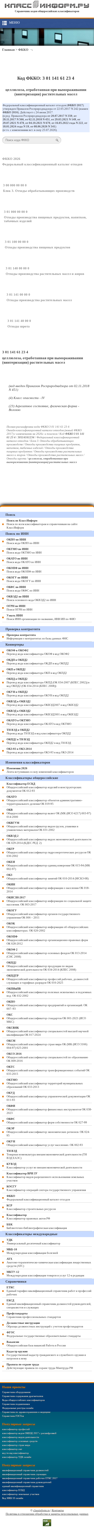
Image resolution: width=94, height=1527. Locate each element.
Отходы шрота (18, 326)
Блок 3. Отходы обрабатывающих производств (39, 191)
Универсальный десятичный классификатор (33, 1241)
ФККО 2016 (10, 112)
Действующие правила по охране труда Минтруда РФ (40, 1366)
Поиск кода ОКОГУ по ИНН (24, 579)
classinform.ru (41, 1510)
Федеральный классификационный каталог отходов (42, 164)
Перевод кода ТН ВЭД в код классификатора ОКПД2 (39, 731)
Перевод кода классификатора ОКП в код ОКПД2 (37, 671)
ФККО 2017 (75, 105)
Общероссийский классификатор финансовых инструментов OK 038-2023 (49, 1109)
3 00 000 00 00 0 (15, 185)
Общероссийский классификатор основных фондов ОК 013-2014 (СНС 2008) (47, 953)
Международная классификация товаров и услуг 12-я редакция (45, 1273)
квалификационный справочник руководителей (26, 1482)
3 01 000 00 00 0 (16, 212)
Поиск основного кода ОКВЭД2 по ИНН (31, 598)
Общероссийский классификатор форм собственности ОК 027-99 (47, 1120)
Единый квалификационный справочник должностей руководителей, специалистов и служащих (49, 1304)
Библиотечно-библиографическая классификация (37, 1226)
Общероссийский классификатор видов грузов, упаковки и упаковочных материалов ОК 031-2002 (42, 826)
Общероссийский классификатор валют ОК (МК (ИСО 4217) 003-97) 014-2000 (49, 813)
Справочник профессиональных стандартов (34, 1315)
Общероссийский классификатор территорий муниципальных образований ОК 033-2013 (45, 1083)
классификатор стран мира (16, 1445)
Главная (8, 49)
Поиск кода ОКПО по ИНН (23, 541)
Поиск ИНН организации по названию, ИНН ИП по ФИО (41, 617)
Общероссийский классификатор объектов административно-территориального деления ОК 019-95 (44, 800)
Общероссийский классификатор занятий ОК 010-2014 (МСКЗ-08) (48, 876)
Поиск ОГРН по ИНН (19, 607)
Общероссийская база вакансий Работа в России (36, 1343)
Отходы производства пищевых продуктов (37, 247)
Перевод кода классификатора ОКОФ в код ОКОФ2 (38, 652)
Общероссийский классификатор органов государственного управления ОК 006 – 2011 (43, 914)
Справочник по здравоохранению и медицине (26, 1412)
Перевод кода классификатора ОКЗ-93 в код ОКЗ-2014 (40, 750)
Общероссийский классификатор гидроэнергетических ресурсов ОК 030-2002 (49, 852)
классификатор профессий (16, 1429)
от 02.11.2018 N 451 (37, 119)
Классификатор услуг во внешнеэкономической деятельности (44, 1165)
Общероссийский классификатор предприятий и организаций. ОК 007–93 (47, 1005)
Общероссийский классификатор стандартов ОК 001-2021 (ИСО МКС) (46, 1018)
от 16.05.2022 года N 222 (67, 123)
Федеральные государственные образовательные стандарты (44, 1334)
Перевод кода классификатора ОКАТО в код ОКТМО (39, 722)
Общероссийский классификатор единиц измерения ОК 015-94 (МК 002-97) (48, 865)
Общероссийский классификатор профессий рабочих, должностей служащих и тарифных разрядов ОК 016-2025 (47, 979)
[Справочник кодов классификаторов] (47, 7)
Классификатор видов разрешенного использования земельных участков (45, 1177)
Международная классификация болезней (32, 1251)
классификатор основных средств (19, 1441)
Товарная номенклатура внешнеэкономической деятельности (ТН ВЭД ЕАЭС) (47, 1154)
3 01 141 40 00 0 (19, 321)
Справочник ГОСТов (13, 1416)
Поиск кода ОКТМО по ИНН (24, 550)
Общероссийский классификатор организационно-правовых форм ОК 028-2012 (47, 940)
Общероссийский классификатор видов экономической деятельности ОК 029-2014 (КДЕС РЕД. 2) (49, 839)
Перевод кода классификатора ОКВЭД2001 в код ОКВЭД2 (42, 712)
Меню (14, 22)
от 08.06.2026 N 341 (42, 126)
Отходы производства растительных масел (39, 300)
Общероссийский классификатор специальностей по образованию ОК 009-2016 (47, 1057)
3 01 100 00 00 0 (16, 242)
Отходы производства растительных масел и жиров (45, 274)
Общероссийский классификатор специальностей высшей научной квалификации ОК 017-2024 (48, 1031)
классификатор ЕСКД (13, 1490)
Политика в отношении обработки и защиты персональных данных (47, 1514)
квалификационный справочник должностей (25, 1470)
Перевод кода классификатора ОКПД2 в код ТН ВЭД (39, 741)
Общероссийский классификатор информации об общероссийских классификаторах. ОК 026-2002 (48, 927)
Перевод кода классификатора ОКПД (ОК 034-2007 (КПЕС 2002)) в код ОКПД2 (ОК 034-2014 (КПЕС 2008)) (48, 682)
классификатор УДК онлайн (16, 1457)
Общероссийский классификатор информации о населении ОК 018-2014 (48, 888)
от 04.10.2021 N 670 (37, 123)
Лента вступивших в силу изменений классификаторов (40, 770)
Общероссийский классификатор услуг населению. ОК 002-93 (45, 1143)
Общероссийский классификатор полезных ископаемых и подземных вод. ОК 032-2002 (49, 992)
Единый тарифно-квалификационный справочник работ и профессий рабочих (49, 1291)
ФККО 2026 (11, 159)
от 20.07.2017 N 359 (59, 115)
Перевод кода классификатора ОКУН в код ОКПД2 (38, 693)
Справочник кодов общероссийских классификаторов (47, 11)
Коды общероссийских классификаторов (23, 1400)
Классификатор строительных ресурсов (31, 1207)
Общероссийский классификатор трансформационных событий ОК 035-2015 (48, 1070)
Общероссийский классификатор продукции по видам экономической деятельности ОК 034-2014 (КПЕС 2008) (41, 966)
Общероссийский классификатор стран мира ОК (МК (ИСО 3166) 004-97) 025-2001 (47, 1044)
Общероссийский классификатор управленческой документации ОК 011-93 (48, 1096)
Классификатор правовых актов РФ (28, 1216)
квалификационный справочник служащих (24, 1474)
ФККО (23, 49)
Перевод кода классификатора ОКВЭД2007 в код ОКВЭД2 (42, 703)
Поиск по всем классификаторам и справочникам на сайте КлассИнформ (42, 524)
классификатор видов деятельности (20, 1437)
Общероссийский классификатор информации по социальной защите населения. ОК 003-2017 (49, 901)
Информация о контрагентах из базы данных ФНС (37, 636)
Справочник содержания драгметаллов (22, 1396)
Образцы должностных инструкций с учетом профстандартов (45, 1324)
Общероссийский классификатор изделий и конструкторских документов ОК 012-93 (44, 787)
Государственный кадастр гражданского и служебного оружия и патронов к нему (46, 1355)
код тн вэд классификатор (15, 1453)
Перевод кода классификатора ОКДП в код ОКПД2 (38, 661)
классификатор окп (12, 1449)
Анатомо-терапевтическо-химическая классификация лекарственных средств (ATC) (49, 1262)
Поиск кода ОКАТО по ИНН (24, 560)
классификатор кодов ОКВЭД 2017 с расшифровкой (29, 1433)
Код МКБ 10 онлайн (12, 1498)
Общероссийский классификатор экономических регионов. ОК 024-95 (48, 1132)
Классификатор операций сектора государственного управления (46, 1188)
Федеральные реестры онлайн (17, 1408)
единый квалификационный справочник (23, 1486)
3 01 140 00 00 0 (17, 268)
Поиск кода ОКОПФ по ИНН (24, 569)
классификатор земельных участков (20, 1494)
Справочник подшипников (16, 1404)
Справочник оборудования (16, 1392)
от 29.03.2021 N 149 (63, 119)
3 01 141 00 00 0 (18, 294)
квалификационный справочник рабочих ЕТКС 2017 (29, 1478)
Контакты (58, 1510)
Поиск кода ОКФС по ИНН (23, 588)
